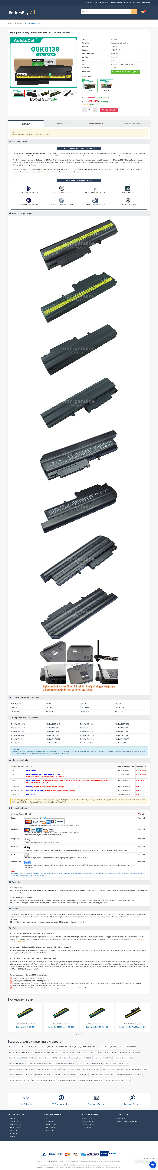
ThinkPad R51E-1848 (18, 731)
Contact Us (121, 1118)
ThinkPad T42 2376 (52, 743)
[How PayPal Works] (108, 1153)
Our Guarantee (15, 1121)
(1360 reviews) (94, 105)
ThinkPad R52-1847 (18, 735)
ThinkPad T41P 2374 (53, 739)
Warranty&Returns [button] (132, 123)
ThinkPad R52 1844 (52, 731)
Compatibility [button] (61, 123)
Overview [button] (26, 124)
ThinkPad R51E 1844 (87, 728)
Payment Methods (88, 1124)
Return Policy (50, 1130)
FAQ (47, 1118)
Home (10, 23)
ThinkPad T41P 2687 (122, 739)
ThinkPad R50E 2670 (18, 724)
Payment (137, 3)
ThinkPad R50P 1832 (18, 728)
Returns (128, 3)
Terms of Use (14, 1133)
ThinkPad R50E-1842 (53, 724)
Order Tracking (117, 3)
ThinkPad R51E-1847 (122, 728)
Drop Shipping (86, 1127)
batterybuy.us (52, 1161)
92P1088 (49, 707)
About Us (12, 1118)
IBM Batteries (18, 23)
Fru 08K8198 (15, 711)
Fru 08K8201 (50, 711)
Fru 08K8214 (84, 711)
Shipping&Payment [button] (97, 123)
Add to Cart (110, 110)
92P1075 (14, 707)
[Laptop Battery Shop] (25, 12)
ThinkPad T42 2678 (86, 743)
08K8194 (49, 704)
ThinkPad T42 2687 (121, 743)
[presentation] (26, 123)
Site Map (12, 1136)
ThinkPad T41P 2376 (87, 739)
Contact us (104, 3)
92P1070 (118, 704)
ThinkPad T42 (16, 743)
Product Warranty (15, 1124)
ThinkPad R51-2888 (52, 728)
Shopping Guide (92, 3)
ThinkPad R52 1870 (86, 731)
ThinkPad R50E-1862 (87, 724)
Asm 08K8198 (85, 707)
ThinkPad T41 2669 (17, 739)
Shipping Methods (88, 1121)
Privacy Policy (14, 1130)
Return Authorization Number (128, 1121)
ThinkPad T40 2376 (52, 735)
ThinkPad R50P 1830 (122, 724)
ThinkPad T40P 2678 (87, 735)
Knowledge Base (51, 1127)
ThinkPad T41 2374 (121, 735)
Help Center (50, 1121)
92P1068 (83, 704)
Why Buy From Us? (15, 1127)
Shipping (147, 3)
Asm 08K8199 (119, 707)
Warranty (43, 172)
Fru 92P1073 (119, 711)
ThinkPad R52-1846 (121, 731)
